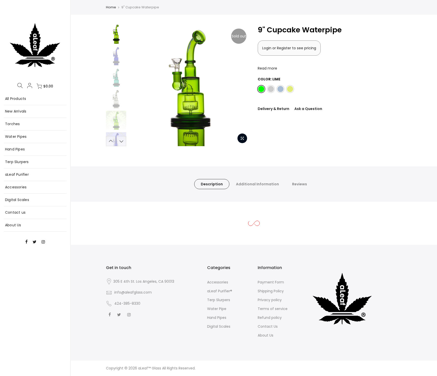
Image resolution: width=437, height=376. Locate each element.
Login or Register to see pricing (289, 48)
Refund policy (270, 317)
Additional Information (257, 184)
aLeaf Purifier (17, 174)
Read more (267, 68)
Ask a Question (308, 108)
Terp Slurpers (17, 161)
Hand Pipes (15, 149)
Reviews (299, 184)
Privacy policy (270, 299)
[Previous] (137, 85)
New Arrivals (15, 111)
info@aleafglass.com (133, 292)
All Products (15, 98)
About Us (13, 225)
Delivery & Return (273, 108)
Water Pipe (216, 308)
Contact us (15, 212)
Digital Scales (17, 199)
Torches (12, 123)
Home (111, 7)
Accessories (16, 187)
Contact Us (268, 326)
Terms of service (273, 308)
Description (212, 184)
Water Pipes (16, 136)
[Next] (241, 85)
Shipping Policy (271, 291)
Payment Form (271, 282)
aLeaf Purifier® (219, 291)
